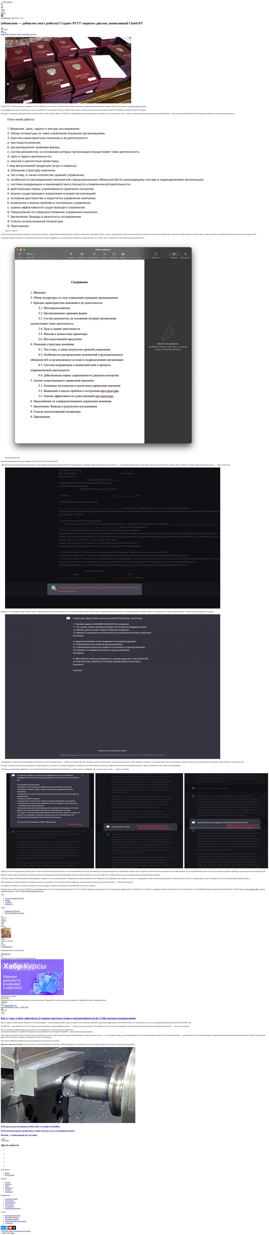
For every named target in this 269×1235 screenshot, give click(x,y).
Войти (7, 1173)
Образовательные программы (15, 1221)
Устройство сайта (11, 1199)
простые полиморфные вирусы (32, 891)
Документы (9, 1204)
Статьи (7, 1182)
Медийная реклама (12, 1217)
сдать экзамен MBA (252, 889)
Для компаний (10, 1203)
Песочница (9, 1192)
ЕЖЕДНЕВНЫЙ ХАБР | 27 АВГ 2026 (14, 1007)
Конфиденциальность (13, 1208)
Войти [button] (3, 13)
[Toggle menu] (2, 2)
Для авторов (9, 1201)
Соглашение (9, 1206)
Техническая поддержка (21, 1231)
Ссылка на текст (134, 106)
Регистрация (9, 1175)
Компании (9, 1188)
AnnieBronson (6, 18)
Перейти (4, 1002)
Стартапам (9, 1223)
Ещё (7, 1140)
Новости (8, 1184)
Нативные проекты (12, 1219)
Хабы (7, 1186)
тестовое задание (7, 891)
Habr (12, 1233)
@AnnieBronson (6, 947)
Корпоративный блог (12, 1215)
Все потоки (8, 2)
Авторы (8, 1190)
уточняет (7, 110)
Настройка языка (7, 1231)
